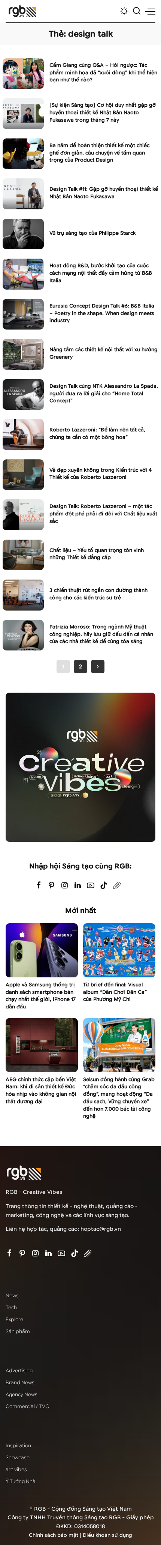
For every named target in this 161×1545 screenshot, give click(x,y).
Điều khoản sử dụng (107, 1535)
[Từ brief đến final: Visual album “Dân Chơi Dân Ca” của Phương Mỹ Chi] (119, 950)
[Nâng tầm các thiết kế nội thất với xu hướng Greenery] (23, 354)
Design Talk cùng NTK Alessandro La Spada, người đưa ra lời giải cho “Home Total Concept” (103, 393)
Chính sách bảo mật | (56, 1535)
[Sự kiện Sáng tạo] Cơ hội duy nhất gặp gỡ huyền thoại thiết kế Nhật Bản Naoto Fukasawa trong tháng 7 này (102, 112)
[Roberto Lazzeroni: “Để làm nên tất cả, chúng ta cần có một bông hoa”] (23, 434)
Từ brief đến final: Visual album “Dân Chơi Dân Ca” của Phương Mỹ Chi (115, 992)
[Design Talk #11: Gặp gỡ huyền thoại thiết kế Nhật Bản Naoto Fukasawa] (23, 193)
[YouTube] (90, 886)
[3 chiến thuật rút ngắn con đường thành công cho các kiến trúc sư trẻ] (23, 595)
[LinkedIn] (77, 886)
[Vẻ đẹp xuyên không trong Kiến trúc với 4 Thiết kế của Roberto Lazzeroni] (23, 474)
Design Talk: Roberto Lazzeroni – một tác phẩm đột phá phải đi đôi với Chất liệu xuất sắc (103, 513)
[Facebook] (38, 886)
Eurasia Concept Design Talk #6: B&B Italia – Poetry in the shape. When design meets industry (101, 313)
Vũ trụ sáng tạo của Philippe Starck (92, 233)
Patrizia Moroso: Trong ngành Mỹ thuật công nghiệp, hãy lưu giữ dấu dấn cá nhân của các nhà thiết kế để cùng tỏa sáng (101, 634)
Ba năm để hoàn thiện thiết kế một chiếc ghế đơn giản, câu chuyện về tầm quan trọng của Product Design (99, 152)
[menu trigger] (150, 11)
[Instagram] (65, 886)
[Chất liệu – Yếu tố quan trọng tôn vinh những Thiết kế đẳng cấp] (23, 555)
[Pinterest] (51, 886)
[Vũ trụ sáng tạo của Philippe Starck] (23, 234)
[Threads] (117, 886)
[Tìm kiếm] (136, 11)
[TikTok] (103, 886)
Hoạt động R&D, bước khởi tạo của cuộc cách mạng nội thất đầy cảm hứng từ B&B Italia (100, 273)
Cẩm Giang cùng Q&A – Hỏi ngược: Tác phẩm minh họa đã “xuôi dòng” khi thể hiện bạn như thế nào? (103, 72)
